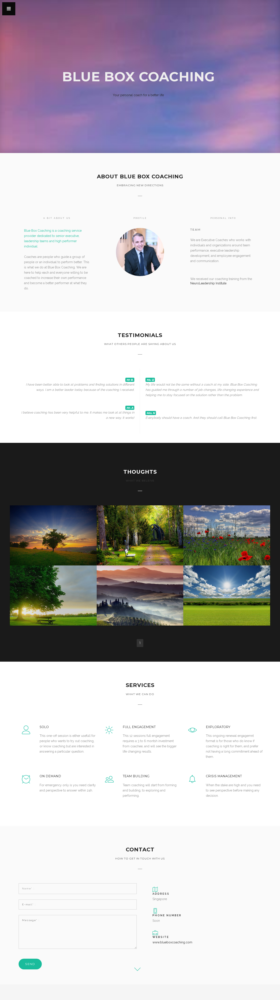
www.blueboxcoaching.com (172, 942)
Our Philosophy (226, 584)
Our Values (140, 584)
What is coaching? (53, 524)
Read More (53, 536)
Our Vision (53, 584)
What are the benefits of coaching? (140, 524)
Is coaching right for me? (226, 524)
